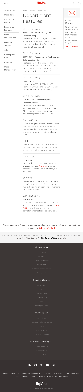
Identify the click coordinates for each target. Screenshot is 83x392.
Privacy (12, 373)
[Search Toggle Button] (80, 3)
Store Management (10, 68)
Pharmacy (43, 166)
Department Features (9, 28)
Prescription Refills (9, 56)
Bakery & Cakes (41, 293)
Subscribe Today (46, 228)
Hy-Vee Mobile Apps (41, 355)
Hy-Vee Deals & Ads (41, 347)
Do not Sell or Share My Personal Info (30, 373)
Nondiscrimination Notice (48, 376)
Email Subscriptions (10, 36)
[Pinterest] (35, 366)
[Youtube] (47, 366)
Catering (8, 62)
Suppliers (34, 376)
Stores (25, 10)
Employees (75, 373)
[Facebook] (30, 366)
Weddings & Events (41, 306)
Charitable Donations (41, 334)
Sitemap (5, 373)
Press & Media (41, 273)
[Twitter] (41, 366)
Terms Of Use (58, 373)
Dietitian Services (8, 43)
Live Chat (41, 256)
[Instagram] (53, 366)
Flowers (41, 289)
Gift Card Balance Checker (41, 269)
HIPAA (67, 373)
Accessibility (63, 376)
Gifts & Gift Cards (41, 297)
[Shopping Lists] (74, 3)
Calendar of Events (9, 21)
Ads (6, 50)
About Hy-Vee (41, 318)
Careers (41, 326)
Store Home (9, 10)
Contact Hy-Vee (41, 252)
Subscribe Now (71, 46)
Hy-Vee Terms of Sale (47, 238)
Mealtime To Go (41, 285)
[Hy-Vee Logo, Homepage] (41, 3)
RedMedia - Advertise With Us (41, 322)
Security (48, 373)
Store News (9, 15)
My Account (41, 265)
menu (6, 3)
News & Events (41, 330)
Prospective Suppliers (20, 376)
